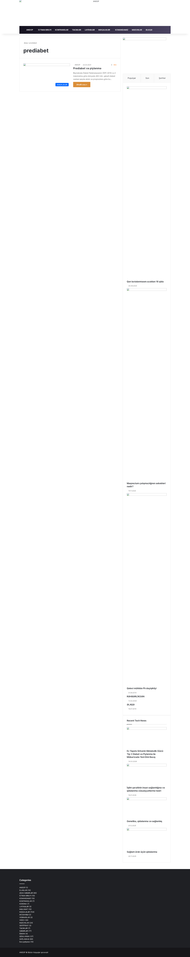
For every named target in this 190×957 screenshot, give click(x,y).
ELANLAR (23, 890)
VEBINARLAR (24, 917)
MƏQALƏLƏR (104, 30)
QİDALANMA (24, 936)
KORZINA (23, 904)
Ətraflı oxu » (81, 84)
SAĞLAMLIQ (24, 939)
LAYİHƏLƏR (90, 30)
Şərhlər (162, 78)
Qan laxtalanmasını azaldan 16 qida (145, 281)
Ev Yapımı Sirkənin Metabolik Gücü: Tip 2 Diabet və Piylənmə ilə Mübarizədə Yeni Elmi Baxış (145, 754)
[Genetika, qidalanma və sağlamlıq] (147, 808)
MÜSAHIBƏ (23, 915)
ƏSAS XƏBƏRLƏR (26, 893)
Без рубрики (24, 942)
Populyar (132, 78)
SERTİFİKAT (23, 925)
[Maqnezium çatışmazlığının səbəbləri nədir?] (147, 385)
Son (147, 78)
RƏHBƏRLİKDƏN (136, 696)
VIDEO (21, 920)
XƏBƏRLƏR (23, 931)
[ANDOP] (95, 13)
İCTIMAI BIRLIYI (44, 30)
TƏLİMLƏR (76, 30)
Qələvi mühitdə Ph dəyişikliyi (142, 688)
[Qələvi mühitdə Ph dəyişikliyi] (147, 590)
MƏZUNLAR (137, 30)
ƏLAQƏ (149, 30)
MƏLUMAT (23, 909)
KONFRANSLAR (61, 30)
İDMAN (22, 934)
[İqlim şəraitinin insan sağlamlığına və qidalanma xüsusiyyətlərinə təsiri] (147, 775)
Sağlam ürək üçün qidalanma (142, 852)
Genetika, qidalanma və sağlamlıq (144, 821)
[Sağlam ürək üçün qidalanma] (147, 839)
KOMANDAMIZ (121, 30)
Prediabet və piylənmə (87, 68)
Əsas (25, 43)
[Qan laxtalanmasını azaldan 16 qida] (147, 183)
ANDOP (29, 30)
